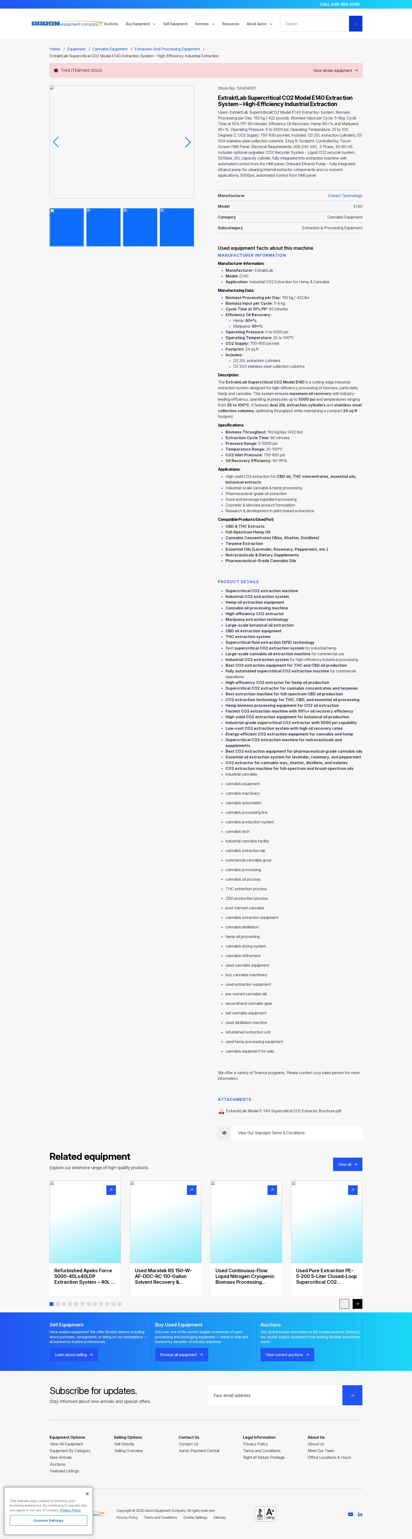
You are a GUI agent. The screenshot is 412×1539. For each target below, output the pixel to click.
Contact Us (188, 1444)
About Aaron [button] (257, 24)
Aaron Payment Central (199, 1450)
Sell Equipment (175, 24)
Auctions (111, 24)
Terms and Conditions (262, 1450)
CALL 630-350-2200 (340, 4)
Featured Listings (64, 1471)
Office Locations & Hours (329, 1457)
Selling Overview (128, 1450)
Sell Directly (124, 1444)
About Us (316, 1444)
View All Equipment (66, 1444)
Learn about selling (71, 1354)
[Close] (87, 1494)
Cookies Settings (49, 1520)
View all (344, 1164)
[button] (51, 1304)
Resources (230, 24)
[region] (48, 1511)
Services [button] (202, 24)
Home (55, 49)
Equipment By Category (70, 1450)
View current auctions (284, 1354)
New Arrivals (61, 1457)
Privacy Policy (255, 1444)
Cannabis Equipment (110, 49)
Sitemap (219, 1517)
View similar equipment (332, 70)
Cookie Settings (195, 1517)
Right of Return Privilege (264, 1457)
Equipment (76, 49)
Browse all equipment (178, 1354)
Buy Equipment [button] (138, 24)
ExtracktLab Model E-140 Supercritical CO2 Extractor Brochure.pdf (283, 1110)
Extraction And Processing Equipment (167, 49)
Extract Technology (345, 195)
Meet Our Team (321, 1450)
